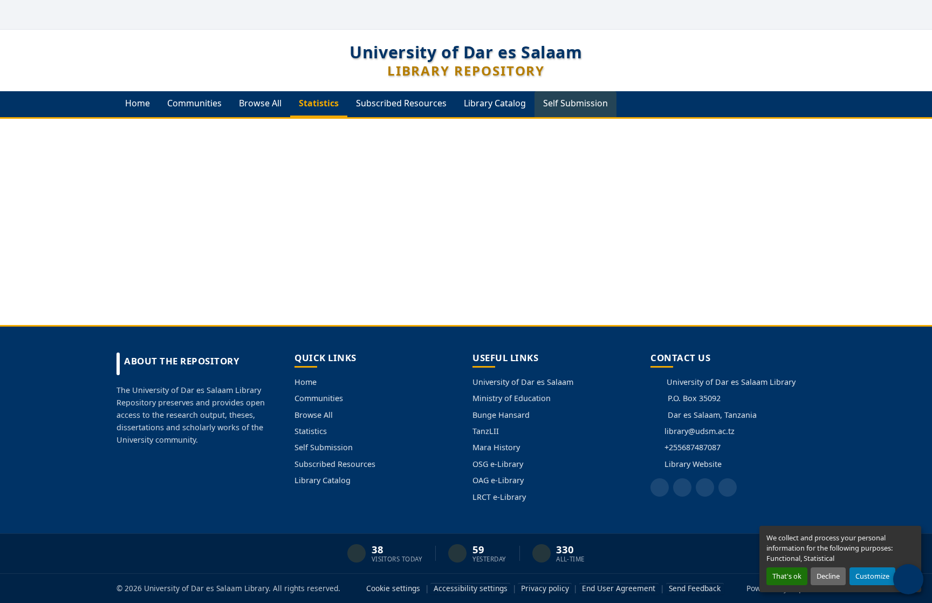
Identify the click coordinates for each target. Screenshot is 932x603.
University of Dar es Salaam (522, 382)
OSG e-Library (497, 464)
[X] (682, 487)
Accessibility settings (471, 588)
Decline (828, 576)
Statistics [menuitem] (319, 103)
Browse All (313, 415)
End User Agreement (618, 588)
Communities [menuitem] (194, 103)
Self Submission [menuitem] (575, 103)
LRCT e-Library (499, 497)
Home (305, 382)
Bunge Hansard (501, 415)
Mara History (496, 447)
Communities (318, 398)
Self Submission (323, 447)
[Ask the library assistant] (908, 579)
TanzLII (485, 431)
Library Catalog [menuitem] (495, 103)
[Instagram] (705, 487)
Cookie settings (393, 588)
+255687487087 (692, 447)
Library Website (693, 464)
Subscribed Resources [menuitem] (401, 103)
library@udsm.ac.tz (699, 431)
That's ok (786, 576)
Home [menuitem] (137, 103)
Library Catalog (322, 480)
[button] (788, 14)
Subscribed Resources (334, 464)
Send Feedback (695, 588)
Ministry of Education (511, 398)
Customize (872, 576)
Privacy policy (545, 588)
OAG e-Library (498, 480)
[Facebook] (659, 487)
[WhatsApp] (727, 487)
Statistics (310, 431)
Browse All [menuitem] (260, 103)
